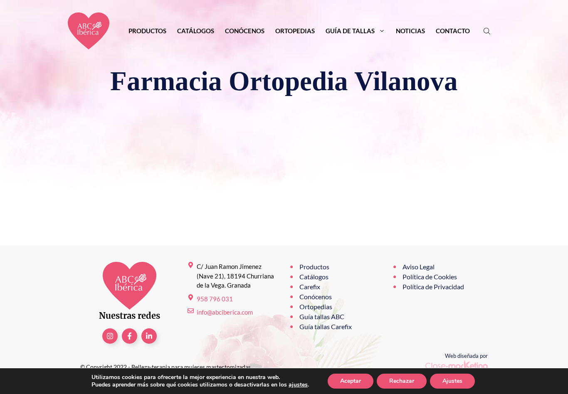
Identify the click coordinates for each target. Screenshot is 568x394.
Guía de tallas (350, 30)
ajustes (298, 385)
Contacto (453, 30)
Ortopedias (295, 30)
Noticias (410, 30)
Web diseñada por (466, 355)
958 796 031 (215, 299)
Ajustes (452, 381)
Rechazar (401, 381)
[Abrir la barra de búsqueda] (488, 31)
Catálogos (195, 30)
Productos (147, 30)
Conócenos (244, 30)
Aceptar (350, 381)
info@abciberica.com (225, 312)
